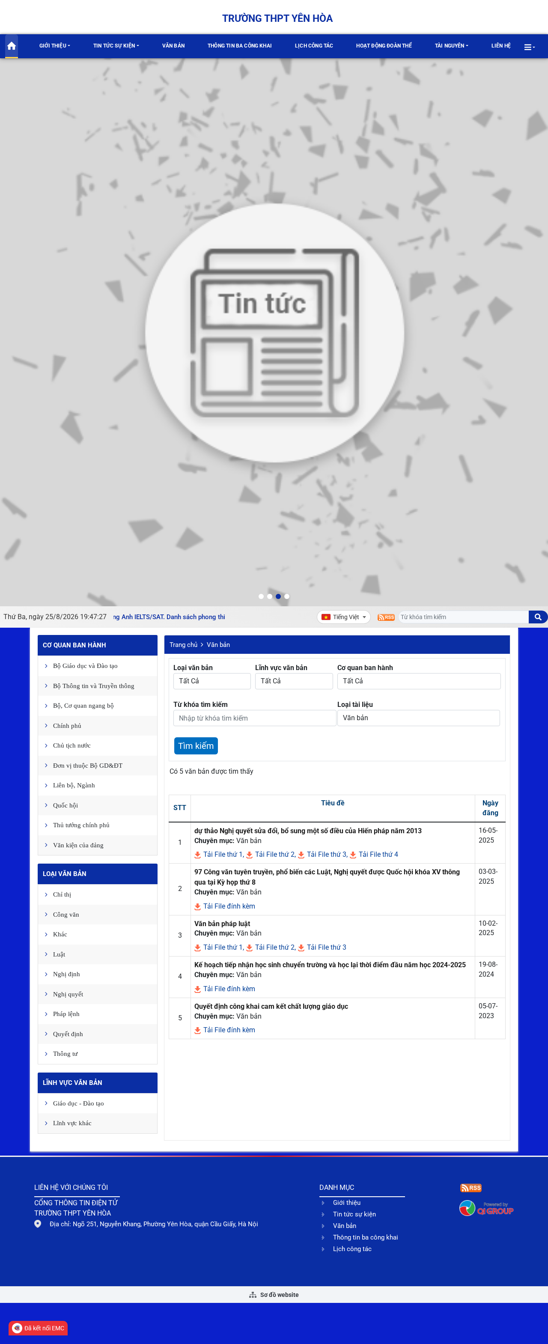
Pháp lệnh (66, 1013)
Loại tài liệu (355, 704)
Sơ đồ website (279, 1294)
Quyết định (68, 1034)
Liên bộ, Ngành (74, 785)
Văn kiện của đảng (78, 845)
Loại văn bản (64, 874)
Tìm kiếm (196, 746)
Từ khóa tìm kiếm (200, 704)
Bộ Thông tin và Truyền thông (93, 685)
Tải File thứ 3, (326, 854)
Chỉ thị (62, 894)
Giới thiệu (52, 46)
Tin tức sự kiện (114, 46)
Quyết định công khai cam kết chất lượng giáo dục (271, 1006)
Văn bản (173, 46)
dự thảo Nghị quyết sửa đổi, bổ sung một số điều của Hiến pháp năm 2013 (308, 831)
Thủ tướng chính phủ (81, 825)
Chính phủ (67, 725)
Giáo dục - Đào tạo (78, 1103)
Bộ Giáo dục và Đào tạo (85, 665)
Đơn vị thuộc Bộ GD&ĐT (87, 765)
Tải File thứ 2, (274, 854)
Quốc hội (65, 805)
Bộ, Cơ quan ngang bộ (83, 705)
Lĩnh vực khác (72, 1123)
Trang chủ (183, 645)
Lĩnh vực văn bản (72, 1083)
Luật (59, 954)
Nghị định (66, 974)
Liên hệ (501, 46)
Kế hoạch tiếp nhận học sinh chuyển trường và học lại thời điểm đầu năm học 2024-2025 (330, 965)
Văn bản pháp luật (222, 924)
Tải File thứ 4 (377, 854)
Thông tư (65, 1053)
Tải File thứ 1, (223, 854)
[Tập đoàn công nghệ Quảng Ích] (486, 1208)
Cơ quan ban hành (74, 645)
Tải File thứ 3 (325, 947)
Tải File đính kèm (228, 906)
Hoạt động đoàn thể (383, 46)
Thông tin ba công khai (240, 46)
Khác (60, 934)
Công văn (66, 914)
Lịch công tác (314, 46)
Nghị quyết (68, 994)
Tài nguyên (450, 46)
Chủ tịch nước (72, 745)
